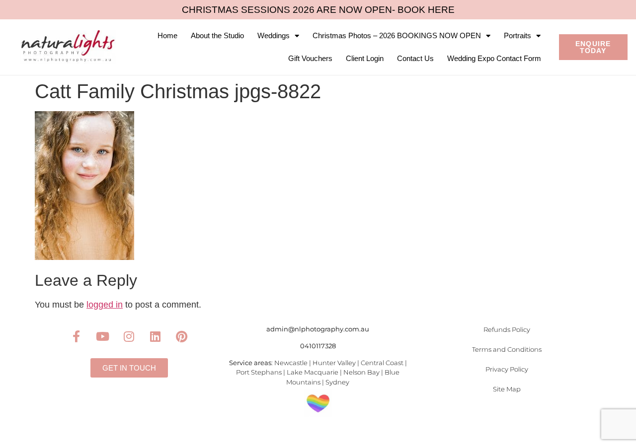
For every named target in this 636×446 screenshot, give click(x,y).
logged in (104, 305)
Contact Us (415, 58)
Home (167, 35)
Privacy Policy (506, 369)
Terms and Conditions (507, 349)
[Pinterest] (182, 336)
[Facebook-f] (76, 336)
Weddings (273, 35)
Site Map (507, 389)
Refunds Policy (506, 329)
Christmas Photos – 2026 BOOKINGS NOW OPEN (397, 35)
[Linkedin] (155, 336)
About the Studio (217, 35)
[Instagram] (129, 336)
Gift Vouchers (310, 58)
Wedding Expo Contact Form (494, 58)
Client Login (365, 58)
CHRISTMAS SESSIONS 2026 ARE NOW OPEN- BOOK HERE (318, 9)
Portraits (517, 35)
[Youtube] (103, 336)
